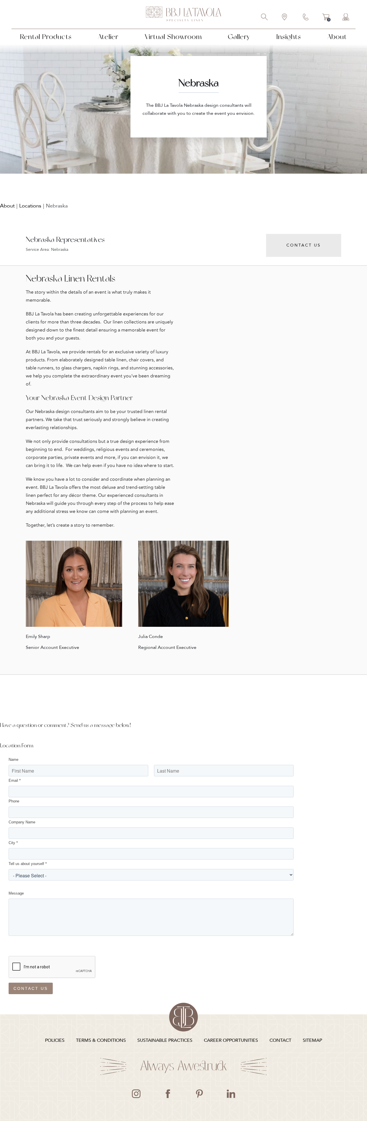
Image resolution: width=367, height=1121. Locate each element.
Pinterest (199, 1093)
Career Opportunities (231, 1040)
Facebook (167, 1093)
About (337, 36)
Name (13, 759)
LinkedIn (231, 1093)
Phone (14, 801)
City (13, 843)
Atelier (108, 36)
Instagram (136, 1093)
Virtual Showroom (173, 36)
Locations (30, 206)
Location (284, 17)
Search (264, 17)
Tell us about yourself (28, 864)
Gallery (239, 36)
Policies (55, 1040)
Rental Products (46, 36)
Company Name (22, 822)
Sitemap (312, 1040)
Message (16, 893)
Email (15, 780)
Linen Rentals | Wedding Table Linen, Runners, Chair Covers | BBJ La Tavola (183, 14)
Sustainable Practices (164, 1040)
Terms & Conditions (101, 1040)
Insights (288, 36)
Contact (306, 17)
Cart (325, 17)
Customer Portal (346, 17)
